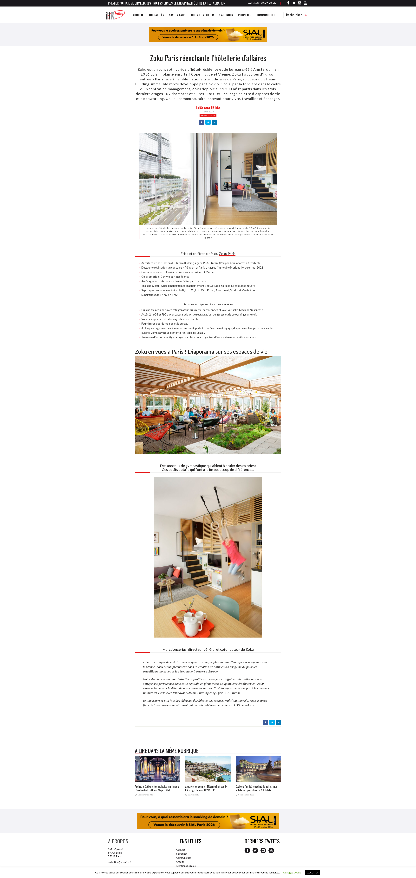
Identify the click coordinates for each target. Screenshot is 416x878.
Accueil (138, 15)
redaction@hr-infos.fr (120, 862)
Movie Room (249, 290)
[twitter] (208, 122)
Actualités (156, 15)
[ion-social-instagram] (299, 3)
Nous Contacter (202, 15)
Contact (180, 849)
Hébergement (208, 115)
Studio (234, 290)
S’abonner (226, 15)
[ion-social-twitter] (294, 3)
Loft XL (189, 290)
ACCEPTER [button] (312, 872)
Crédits (180, 861)
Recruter (245, 15)
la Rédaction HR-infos (208, 108)
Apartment (222, 290)
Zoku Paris (227, 253)
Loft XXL (200, 290)
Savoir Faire (177, 15)
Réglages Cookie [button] (292, 872)
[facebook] (201, 122)
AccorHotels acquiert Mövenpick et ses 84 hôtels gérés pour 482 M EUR (206, 788)
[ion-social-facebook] (288, 3)
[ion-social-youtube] (305, 3)
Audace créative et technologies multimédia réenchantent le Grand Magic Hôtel (157, 788)
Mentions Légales (186, 865)
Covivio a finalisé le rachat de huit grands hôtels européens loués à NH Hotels (256, 788)
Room (210, 290)
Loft (181, 290)
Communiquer (266, 15)
